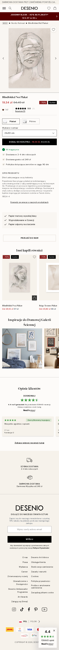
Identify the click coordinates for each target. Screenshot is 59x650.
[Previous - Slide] (3, 58)
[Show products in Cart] (55, 8)
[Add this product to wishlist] (53, 29)
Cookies (35, 576)
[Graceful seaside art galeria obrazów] (22, 348)
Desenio (37, 642)
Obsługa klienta (38, 562)
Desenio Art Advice (40, 557)
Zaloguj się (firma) (19, 601)
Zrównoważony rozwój (18, 576)
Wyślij (29, 539)
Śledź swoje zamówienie (42, 567)
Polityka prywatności (40, 581)
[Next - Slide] (56, 58)
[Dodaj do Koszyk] (34, 297)
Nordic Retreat (18, 23)
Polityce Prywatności (41, 548)
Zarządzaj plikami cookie (42, 592)
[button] (48, 638)
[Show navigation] (4, 8)
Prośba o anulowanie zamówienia (40, 586)
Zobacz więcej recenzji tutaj (29, 443)
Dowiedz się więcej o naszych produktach (29, 202)
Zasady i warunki (39, 572)
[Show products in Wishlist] (49, 8)
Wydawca (23, 567)
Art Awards (23, 597)
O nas (25, 557)
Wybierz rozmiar (10, 128)
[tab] (10, 92)
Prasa (25, 562)
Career (24, 572)
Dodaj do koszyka (29, 142)
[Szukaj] (10, 8)
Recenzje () (20, 111)
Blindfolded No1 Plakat (38, 23)
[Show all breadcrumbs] (5, 23)
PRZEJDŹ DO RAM (29, 238)
